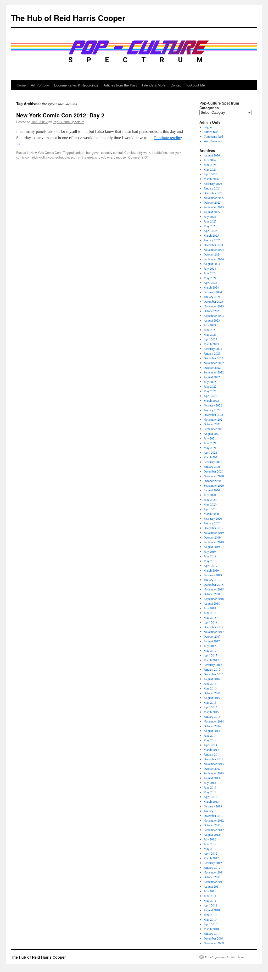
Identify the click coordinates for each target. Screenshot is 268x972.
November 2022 (214, 363)
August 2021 (212, 433)
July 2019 (210, 551)
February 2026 (213, 183)
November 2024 (214, 249)
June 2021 (210, 443)
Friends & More (153, 85)
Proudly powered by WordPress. (225, 957)
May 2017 (210, 650)
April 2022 (210, 396)
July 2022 (210, 381)
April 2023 (210, 339)
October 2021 (212, 424)
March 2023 (211, 344)
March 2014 (211, 749)
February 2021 (213, 462)
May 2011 (210, 900)
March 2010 (211, 929)
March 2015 (211, 712)
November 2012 (214, 820)
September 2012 (214, 830)
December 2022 (213, 358)
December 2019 (213, 528)
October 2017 (212, 636)
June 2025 (210, 221)
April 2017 (210, 655)
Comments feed (213, 136)
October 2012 (212, 825)
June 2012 (210, 844)
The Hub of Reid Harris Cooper (68, 17)
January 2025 (212, 240)
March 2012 (211, 858)
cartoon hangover (87, 152)
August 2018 (212, 603)
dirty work (143, 152)
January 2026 (212, 188)
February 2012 (213, 863)
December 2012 (213, 815)
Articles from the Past (120, 85)
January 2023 (212, 353)
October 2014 (212, 726)
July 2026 (210, 160)
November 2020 (214, 476)
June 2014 (210, 735)
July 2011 (210, 891)
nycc (49, 157)
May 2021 (210, 448)
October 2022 (212, 367)
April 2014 (210, 745)
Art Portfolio (40, 85)
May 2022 (210, 391)
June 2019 (210, 556)
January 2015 (212, 716)
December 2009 (213, 938)
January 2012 (212, 867)
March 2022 (211, 400)
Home (21, 85)
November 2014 (214, 721)
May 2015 (210, 702)
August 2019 (212, 547)
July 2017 (210, 646)
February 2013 (213, 806)
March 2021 (211, 457)
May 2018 (210, 617)
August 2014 (212, 731)
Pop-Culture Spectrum (68, 122)
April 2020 (210, 509)
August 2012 (212, 834)
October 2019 (212, 537)
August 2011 (212, 886)
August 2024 (212, 264)
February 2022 (213, 405)
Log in (208, 127)
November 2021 (214, 419)
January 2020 (212, 523)
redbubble (61, 157)
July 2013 (210, 782)
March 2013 (211, 801)
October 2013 (212, 768)
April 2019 (210, 565)
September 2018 (214, 598)
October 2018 (212, 594)
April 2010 (210, 924)
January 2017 (212, 669)
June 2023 (210, 330)
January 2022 (212, 410)
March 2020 (211, 514)
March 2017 (211, 660)
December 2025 (213, 193)
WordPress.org (213, 141)
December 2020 (213, 471)
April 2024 (210, 282)
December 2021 (213, 414)
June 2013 (210, 787)
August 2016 (212, 679)
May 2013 (210, 792)
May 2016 (210, 688)
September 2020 (214, 485)
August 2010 (212, 910)
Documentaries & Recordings (76, 85)
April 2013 (210, 797)
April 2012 (210, 853)
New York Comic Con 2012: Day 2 (60, 115)
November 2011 (214, 872)
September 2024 (214, 259)
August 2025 (212, 212)
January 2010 (212, 933)
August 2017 (212, 641)
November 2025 (214, 198)
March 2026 (211, 179)
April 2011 (210, 905)
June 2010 (210, 915)
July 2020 (210, 495)
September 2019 (214, 542)
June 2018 (210, 613)
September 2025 (214, 207)
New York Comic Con (45, 152)
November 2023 (214, 306)
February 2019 (213, 575)
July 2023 (210, 325)
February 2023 (213, 348)
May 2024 (210, 278)
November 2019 (214, 532)
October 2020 (212, 481)
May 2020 (210, 504)
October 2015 (212, 693)
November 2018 (214, 589)
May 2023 (210, 334)
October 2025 (212, 202)
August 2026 (212, 155)
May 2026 (210, 169)
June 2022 (210, 386)
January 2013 (212, 811)
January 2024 (212, 297)
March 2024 (211, 287)
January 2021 (212, 466)
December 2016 (213, 674)
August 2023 (212, 320)
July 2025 (210, 216)
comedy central (112, 152)
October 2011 (212, 877)
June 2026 (210, 164)
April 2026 (210, 174)
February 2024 (213, 292)
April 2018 (210, 622)
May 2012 (210, 848)
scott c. (75, 157)
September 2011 (214, 881)
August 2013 (212, 778)
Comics (129, 152)
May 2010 (210, 919)
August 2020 (212, 490)
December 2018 (213, 584)
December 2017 (213, 627)
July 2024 (210, 268)
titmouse (120, 157)
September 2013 (214, 773)
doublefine (159, 152)
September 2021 (214, 429)
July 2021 (210, 438)
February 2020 (213, 518)
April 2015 (210, 707)
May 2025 (210, 226)
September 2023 (214, 315)
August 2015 (212, 698)
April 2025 (210, 231)
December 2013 (213, 759)
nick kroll (38, 157)
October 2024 (212, 254)
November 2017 (214, 631)
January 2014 (212, 754)
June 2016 (210, 683)
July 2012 (210, 839)
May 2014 (210, 740)
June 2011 (210, 896)
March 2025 (211, 235)
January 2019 (212, 580)
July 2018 (210, 608)
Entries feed (211, 131)
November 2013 (214, 764)
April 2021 (210, 452)
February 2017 (213, 665)
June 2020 (210, 499)
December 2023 (213, 301)
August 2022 (212, 377)
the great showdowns (97, 157)
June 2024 (210, 273)
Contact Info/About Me (188, 85)
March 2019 (211, 570)
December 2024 (213, 245)
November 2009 (214, 943)
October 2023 (212, 311)
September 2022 (214, 372)
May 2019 (210, 561)
